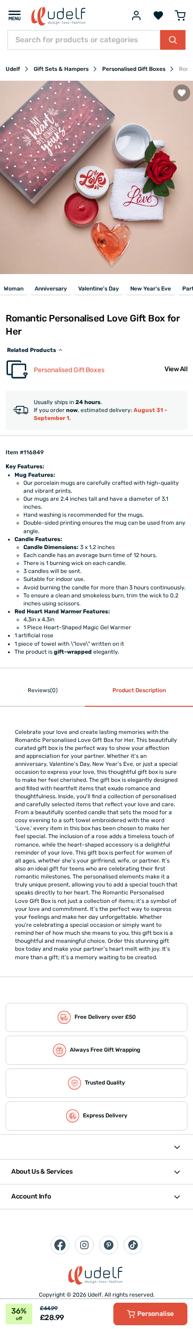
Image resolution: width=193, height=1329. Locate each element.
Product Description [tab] (139, 690)
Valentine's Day (98, 288)
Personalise (155, 1314)
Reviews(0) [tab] (43, 690)
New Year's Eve (150, 288)
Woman (13, 288)
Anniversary (51, 288)
